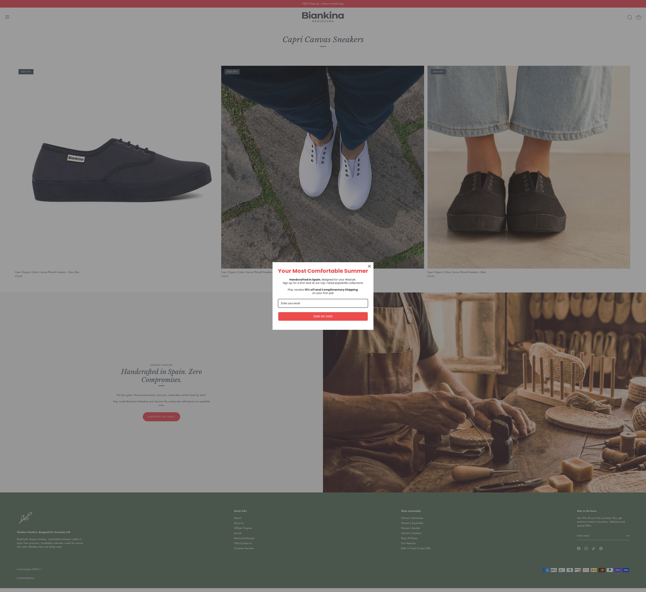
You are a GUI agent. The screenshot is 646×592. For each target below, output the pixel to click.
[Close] (369, 266)
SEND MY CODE (323, 316)
